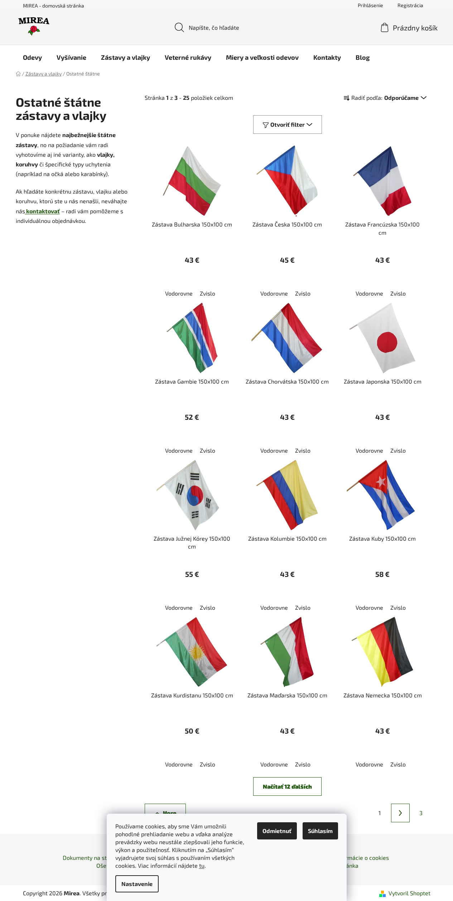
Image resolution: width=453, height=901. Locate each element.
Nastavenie (137, 883)
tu (201, 865)
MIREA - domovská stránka (53, 6)
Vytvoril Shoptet (409, 893)
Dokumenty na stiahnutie (95, 857)
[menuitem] (32, 57)
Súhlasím (320, 830)
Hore (169, 812)
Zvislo (207, 293)
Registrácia (410, 5)
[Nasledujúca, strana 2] (400, 813)
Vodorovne (179, 293)
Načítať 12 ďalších (287, 786)
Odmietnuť (276, 830)
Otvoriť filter (287, 124)
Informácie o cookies (362, 857)
